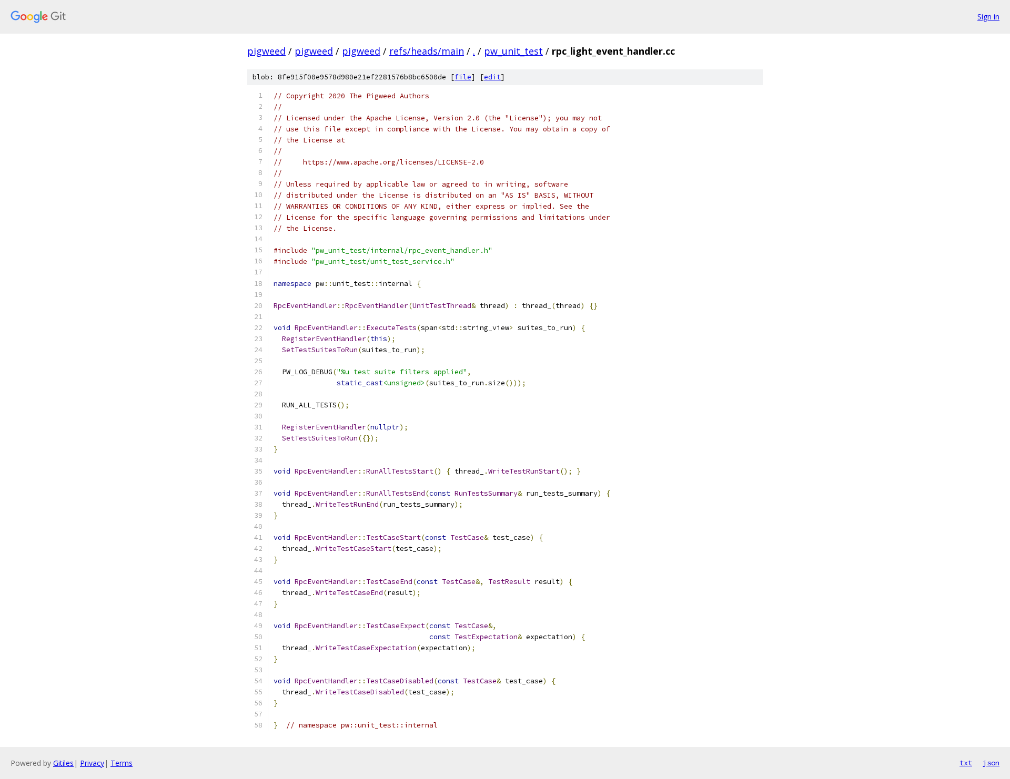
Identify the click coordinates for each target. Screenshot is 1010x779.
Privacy (92, 763)
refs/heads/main (426, 51)
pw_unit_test (513, 51)
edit (492, 77)
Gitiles (63, 763)
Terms (121, 763)
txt (965, 762)
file (462, 77)
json (991, 762)
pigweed (266, 51)
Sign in (988, 17)
